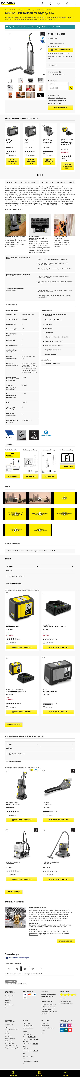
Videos (71, 182)
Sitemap (43, 1030)
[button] (10, 48)
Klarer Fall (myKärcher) (11, 1029)
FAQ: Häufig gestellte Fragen (57, 98)
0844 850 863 (32, 1037)
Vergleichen (52, 65)
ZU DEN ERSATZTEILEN (66, 941)
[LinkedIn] (62, 1030)
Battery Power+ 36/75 (50, 691)
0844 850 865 (29, 1056)
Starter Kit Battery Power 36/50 (67, 143)
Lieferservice (8, 998)
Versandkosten (9, 995)
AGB (6, 1007)
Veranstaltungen (10, 1038)
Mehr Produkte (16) (13, 892)
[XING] (66, 1030)
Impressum (44, 1023)
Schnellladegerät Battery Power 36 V (54, 627)
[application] (15, 498)
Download (13, 476)
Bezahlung (8, 1000)
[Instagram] (70, 1025)
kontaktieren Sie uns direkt (37, 933)
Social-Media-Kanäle (11, 1045)
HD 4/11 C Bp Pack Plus (13, 804)
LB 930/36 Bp (47, 804)
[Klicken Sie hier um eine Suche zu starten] (71, 88)
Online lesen (68, 466)
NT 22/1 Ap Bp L (48, 864)
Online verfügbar (18, 576)
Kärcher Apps (9, 1041)
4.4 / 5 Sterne (63, 999)
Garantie (7, 1002)
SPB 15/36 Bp (10, 864)
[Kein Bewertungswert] (53, 72)
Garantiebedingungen (54, 920)
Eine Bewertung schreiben (56, 74)
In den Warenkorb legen (61, 50)
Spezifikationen (47, 182)
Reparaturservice (10, 1027)
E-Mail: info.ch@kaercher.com (57, 101)
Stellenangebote (10, 1043)
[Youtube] (70, 1030)
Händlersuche (9, 1024)
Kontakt (7, 1034)
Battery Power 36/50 (12, 627)
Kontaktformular (60, 107)
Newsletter (8, 1036)
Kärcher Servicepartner (51, 927)
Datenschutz (45, 1025)
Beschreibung (12, 182)
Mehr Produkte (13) (13, 724)
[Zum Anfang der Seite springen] (75, 1073)
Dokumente (61, 182)
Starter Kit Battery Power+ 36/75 (48, 141)
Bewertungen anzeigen (66, 1003)
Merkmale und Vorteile (29, 182)
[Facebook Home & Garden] (62, 1025)
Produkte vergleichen (14, 583)
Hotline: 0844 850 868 (55, 103)
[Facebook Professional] (66, 1025)
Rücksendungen (9, 1005)
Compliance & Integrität (11, 1048)
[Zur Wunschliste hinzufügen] (9, 34)
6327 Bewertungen (65, 1001)
